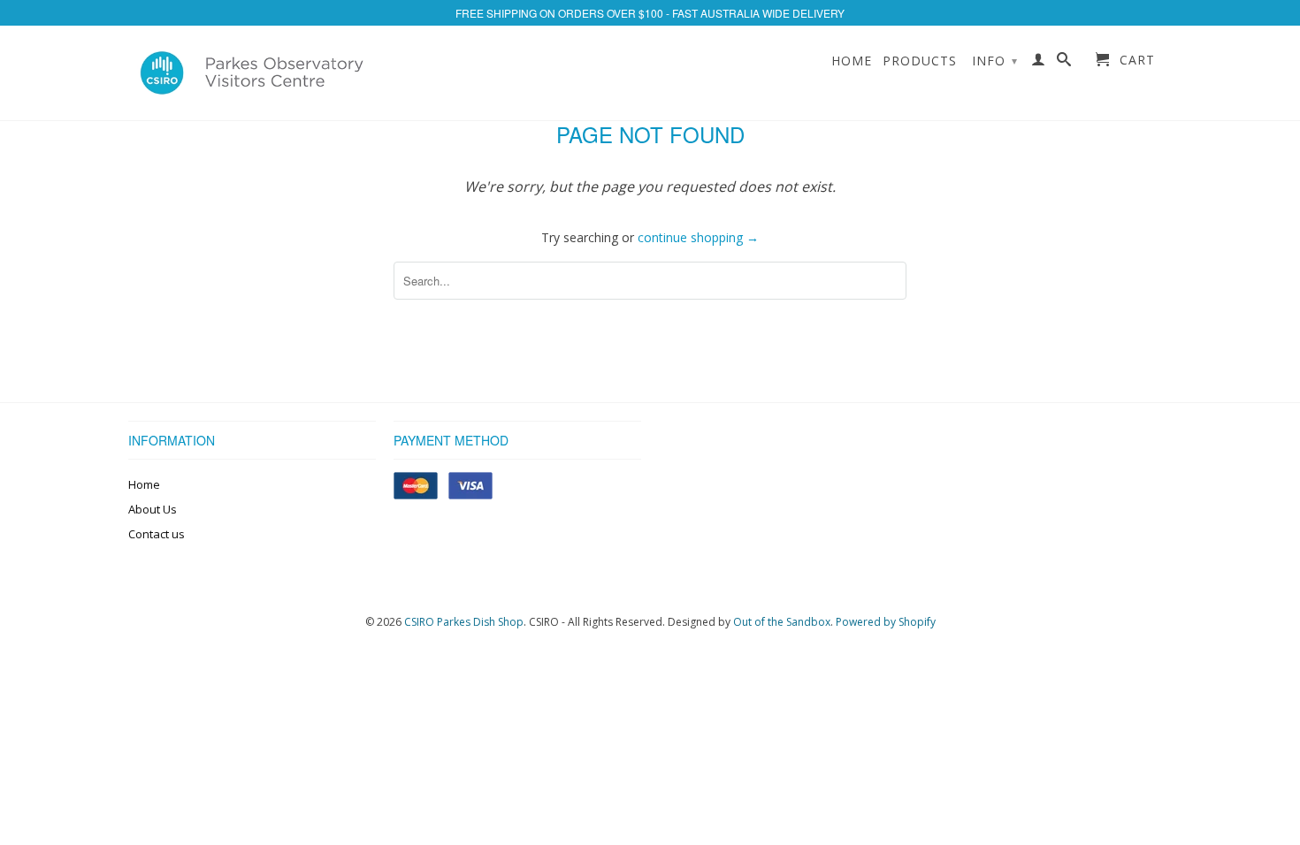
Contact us (156, 534)
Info (995, 60)
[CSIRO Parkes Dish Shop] (252, 73)
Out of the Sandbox (781, 621)
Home (851, 61)
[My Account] (1038, 62)
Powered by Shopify (886, 621)
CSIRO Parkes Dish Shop (464, 621)
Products (920, 61)
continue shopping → (698, 237)
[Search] (1064, 62)
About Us (152, 509)
